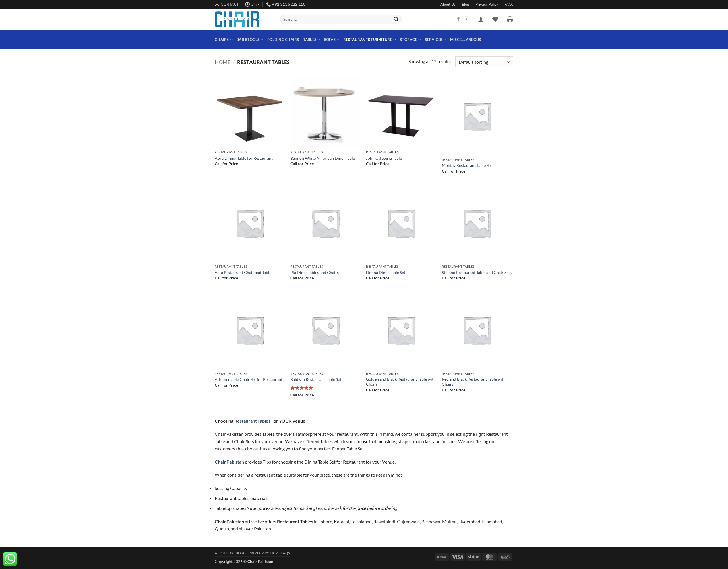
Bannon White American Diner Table (322, 158)
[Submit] (396, 19)
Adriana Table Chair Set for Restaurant (248, 379)
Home (222, 62)
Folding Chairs (283, 39)
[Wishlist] (495, 19)
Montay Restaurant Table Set (467, 165)
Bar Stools (248, 39)
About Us (448, 4)
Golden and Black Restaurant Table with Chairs (401, 382)
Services (433, 39)
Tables (310, 39)
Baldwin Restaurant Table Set (315, 379)
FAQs (508, 4)
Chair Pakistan (260, 561)
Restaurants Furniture (367, 39)
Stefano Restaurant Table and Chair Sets (477, 272)
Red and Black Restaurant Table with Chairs (474, 382)
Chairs (222, 39)
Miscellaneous (465, 39)
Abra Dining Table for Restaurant (244, 158)
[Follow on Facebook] (458, 19)
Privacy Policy (486, 4)
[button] (481, 19)
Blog (465, 4)
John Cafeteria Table (384, 158)
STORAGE (408, 39)
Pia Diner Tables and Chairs (314, 272)
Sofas (330, 39)
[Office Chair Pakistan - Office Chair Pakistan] (243, 19)
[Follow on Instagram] (466, 19)
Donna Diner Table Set (385, 272)
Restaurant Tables (252, 420)
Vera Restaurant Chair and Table (243, 272)
